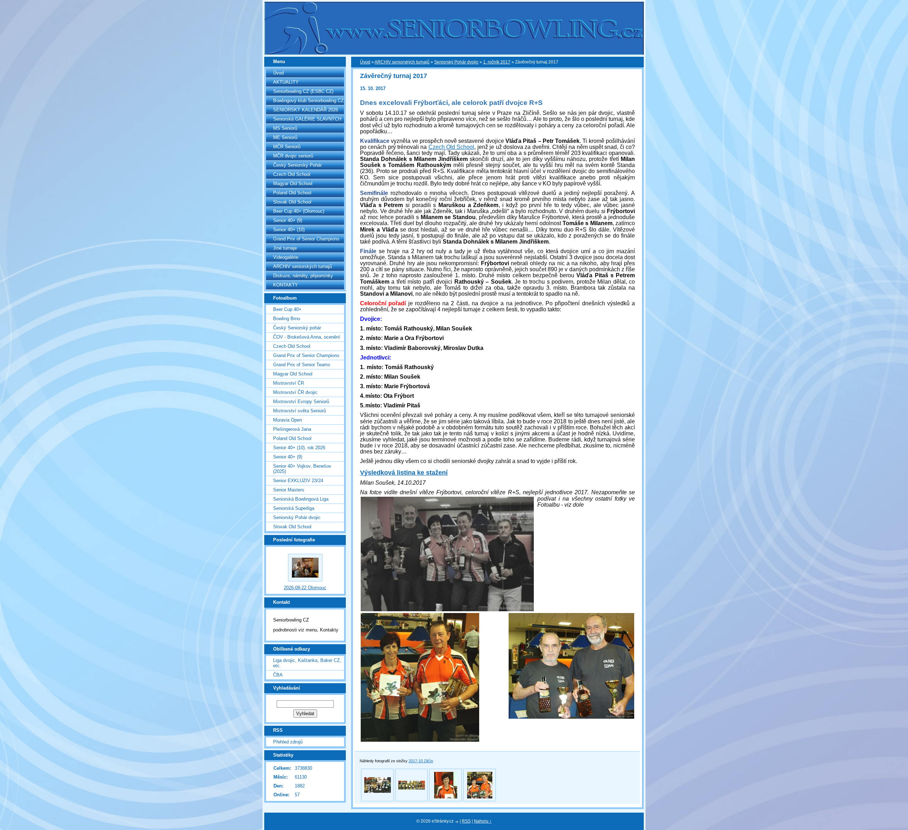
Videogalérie (285, 257)
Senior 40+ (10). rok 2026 (299, 447)
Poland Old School (292, 192)
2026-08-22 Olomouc (305, 587)
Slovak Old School (292, 202)
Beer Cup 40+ (287, 309)
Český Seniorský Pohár (297, 165)
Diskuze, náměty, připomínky (303, 275)
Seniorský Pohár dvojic (297, 517)
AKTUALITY (286, 82)
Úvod (278, 73)
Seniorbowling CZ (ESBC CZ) (303, 91)
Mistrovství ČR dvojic (295, 392)
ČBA (278, 675)
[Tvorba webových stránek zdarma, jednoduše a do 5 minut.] (457, 821)
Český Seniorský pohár (297, 327)
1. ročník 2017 (496, 62)
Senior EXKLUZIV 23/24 (298, 480)
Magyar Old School (292, 183)
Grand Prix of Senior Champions (306, 238)
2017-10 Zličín (421, 761)
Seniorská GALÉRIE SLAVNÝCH (307, 119)
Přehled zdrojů (288, 742)
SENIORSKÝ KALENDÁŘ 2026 (305, 109)
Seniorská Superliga (293, 508)
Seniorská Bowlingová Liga (300, 499)
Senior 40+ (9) (287, 220)
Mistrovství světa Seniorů (299, 410)
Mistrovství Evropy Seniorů (301, 401)
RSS (466, 821)
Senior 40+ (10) (289, 229)
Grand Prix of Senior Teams (301, 364)
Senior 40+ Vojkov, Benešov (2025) (302, 468)
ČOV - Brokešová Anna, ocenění (306, 337)
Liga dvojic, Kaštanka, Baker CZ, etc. (307, 663)
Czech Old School (291, 174)
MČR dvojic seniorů (293, 155)
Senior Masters (288, 489)
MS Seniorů (285, 128)
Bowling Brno (286, 318)
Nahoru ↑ (483, 821)
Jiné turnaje (285, 248)
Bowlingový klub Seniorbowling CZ (308, 100)
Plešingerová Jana (292, 429)
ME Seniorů (285, 137)
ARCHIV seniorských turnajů (302, 266)
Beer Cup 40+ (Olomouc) (298, 211)
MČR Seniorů (286, 146)
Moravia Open (287, 420)
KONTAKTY (285, 285)
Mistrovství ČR (288, 383)
